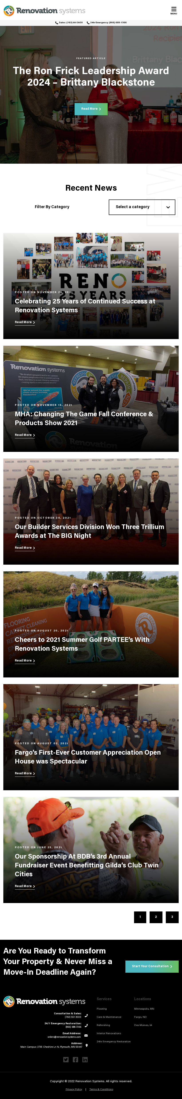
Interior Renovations (109, 1033)
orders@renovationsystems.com (64, 1037)
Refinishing (103, 1025)
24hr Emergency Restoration (114, 1041)
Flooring (102, 1009)
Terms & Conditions (101, 1089)
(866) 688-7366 (118, 23)
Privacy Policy (74, 1089)
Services (104, 999)
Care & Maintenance (109, 1017)
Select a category (132, 207)
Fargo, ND (140, 1017)
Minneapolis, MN (144, 1009)
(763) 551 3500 (74, 23)
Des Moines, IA (143, 1025)
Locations (142, 999)
